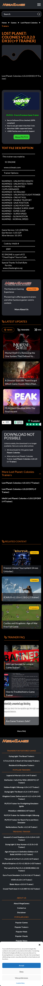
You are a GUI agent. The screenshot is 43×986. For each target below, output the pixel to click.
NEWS (9, 330)
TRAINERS (25, 330)
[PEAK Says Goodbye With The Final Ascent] (21, 401)
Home (4, 23)
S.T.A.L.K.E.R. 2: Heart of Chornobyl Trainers (21, 761)
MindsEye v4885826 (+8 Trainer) (21, 811)
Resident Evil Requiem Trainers (21, 765)
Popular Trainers (21, 927)
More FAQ (21, 731)
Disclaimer (21, 912)
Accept (21, 965)
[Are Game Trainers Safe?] (21, 712)
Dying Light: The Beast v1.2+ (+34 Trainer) (21, 792)
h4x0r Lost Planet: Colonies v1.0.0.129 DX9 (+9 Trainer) (21, 500)
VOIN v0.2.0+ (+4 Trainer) (21, 880)
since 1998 (32, 289)
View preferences (21, 978)
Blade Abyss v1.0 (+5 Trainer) (21, 884)
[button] (39, 944)
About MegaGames (21, 903)
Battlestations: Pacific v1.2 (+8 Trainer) (21, 827)
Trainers (5, 26)
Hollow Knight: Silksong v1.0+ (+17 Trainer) (21, 787)
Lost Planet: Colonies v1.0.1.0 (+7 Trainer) (20, 483)
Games (14, 23)
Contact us (21, 908)
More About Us (21, 309)
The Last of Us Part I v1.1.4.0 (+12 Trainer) (21, 859)
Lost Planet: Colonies (29, 23)
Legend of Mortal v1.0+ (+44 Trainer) (21, 775)
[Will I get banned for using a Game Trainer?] (21, 657)
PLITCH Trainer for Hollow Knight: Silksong (21, 815)
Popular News (21, 941)
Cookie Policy (20, 983)
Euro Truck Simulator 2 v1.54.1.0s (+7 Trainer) (21, 875)
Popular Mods (21, 931)
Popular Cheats (21, 936)
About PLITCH (21, 137)
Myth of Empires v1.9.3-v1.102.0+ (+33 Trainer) (21, 863)
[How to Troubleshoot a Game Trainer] (21, 685)
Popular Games (21, 922)
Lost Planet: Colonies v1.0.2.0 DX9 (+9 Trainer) (19, 490)
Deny (21, 972)
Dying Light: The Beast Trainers (21, 756)
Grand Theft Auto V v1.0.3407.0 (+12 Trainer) (21, 889)
